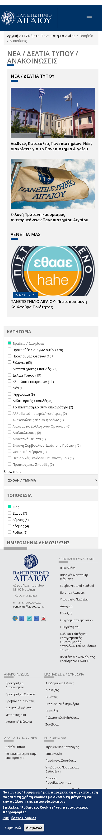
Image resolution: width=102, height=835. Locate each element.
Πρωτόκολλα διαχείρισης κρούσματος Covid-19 (77, 659)
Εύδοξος (66, 613)
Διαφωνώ (34, 828)
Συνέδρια (52, 724)
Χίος (71, 35)
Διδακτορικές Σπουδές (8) (32, 401)
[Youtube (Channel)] (43, 619)
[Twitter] (29, 619)
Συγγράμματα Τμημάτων (76, 620)
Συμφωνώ (13, 827)
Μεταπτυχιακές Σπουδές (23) (35, 369)
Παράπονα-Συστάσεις (61, 761)
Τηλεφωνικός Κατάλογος (62, 747)
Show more (13, 471)
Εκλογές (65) (22, 362)
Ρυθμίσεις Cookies (19, 817)
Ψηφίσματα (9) (24, 394)
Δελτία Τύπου (15, 747)
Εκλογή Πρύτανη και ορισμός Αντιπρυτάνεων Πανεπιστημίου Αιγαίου (49, 217)
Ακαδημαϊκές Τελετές (60, 683)
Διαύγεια (66, 606)
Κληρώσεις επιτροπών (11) (33, 381)
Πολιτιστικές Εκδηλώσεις (62, 718)
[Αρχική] (29, 18)
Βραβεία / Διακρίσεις (19, 701)
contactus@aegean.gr (28, 606)
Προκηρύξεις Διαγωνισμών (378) (38, 350)
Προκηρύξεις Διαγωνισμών (14, 685)
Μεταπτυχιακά (15, 715)
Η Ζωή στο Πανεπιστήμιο (43, 35)
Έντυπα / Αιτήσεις (72, 593)
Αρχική (12, 35)
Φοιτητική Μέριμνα (18, 722)
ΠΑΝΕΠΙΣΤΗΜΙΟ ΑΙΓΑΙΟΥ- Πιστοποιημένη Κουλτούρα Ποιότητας (49, 304)
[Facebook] (21, 619)
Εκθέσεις (51, 697)
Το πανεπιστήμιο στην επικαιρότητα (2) (43, 407)
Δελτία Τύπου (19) (27, 375)
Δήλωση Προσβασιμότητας (58, 780)
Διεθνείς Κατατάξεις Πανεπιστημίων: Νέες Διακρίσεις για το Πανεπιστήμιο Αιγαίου (51, 146)
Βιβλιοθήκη (67, 568)
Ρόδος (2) (20, 532)
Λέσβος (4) (21, 526)
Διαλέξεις (52, 690)
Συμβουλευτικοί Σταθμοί (77, 586)
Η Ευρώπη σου (70, 627)
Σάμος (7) (20, 513)
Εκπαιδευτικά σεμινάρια (62, 704)
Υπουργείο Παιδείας (74, 599)
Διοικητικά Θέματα (18, 708)
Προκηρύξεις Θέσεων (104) (34, 356)
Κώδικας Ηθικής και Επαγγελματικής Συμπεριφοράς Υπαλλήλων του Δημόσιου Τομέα (78, 642)
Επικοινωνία (54, 754)
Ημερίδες (52, 711)
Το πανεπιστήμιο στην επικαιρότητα (20, 756)
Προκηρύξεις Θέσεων (20, 694)
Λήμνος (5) (21, 519)
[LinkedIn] (36, 619)
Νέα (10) (19, 388)
